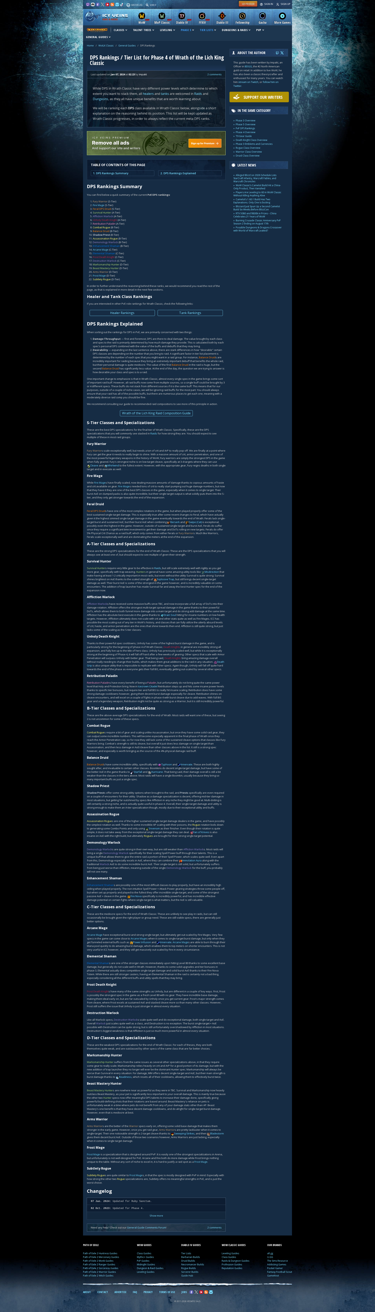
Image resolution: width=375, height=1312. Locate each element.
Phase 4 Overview (245, 132)
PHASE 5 (186, 30)
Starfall (138, 772)
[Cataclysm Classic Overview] (97, 30)
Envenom (154, 828)
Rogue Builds (188, 1268)
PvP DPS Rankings (245, 128)
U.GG (270, 1257)
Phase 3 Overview (245, 120)
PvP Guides (143, 1260)
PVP (258, 30)
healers (148, 94)
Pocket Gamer (275, 1268)
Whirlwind (113, 465)
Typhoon (166, 764)
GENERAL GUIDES (97, 37)
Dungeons (100, 99)
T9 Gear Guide (244, 136)
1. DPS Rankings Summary (111, 173)
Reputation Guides (232, 1268)
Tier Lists (186, 1253)
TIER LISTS (206, 30)
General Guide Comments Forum (146, 1227)
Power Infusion (142, 942)
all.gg (270, 1253)
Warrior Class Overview (249, 151)
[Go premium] (248, 6)
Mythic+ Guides (145, 1257)
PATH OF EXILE (91, 1245)
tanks (165, 94)
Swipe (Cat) (195, 522)
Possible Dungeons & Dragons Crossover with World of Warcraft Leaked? (257, 229)
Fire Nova (136, 896)
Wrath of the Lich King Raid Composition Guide (156, 413)
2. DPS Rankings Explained (178, 173)
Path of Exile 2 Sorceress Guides (100, 1268)
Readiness (125, 1077)
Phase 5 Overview (245, 124)
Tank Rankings (190, 313)
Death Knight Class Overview (251, 140)
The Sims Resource (277, 1260)
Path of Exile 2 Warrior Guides (99, 1272)
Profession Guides (232, 1264)
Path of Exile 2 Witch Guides (98, 1275)
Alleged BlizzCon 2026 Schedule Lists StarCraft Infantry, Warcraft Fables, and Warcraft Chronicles (254, 178)
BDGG (248, 66)
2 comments (214, 74)
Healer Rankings (122, 313)
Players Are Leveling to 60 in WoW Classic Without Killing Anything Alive (257, 194)
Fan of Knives (201, 832)
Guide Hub (187, 1275)
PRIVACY (148, 1292)
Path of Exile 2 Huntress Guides (100, 1253)
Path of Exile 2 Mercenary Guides (101, 1257)
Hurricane (157, 772)
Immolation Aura (192, 860)
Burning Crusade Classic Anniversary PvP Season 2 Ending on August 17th (257, 222)
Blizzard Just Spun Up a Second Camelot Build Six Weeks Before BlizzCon (256, 208)
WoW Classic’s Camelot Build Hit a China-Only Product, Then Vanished (257, 187)
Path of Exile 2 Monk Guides (98, 1260)
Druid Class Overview (247, 155)
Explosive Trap (165, 579)
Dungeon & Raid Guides (150, 1268)
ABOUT (87, 1292)
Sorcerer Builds (189, 1272)
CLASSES (119, 30)
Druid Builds (188, 1260)
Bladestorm (217, 1133)
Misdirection (211, 572)
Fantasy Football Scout (279, 1272)
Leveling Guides (145, 1272)
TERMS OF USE (167, 1292)
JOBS (184, 1292)
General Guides (127, 45)
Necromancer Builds (192, 1264)
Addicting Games (276, 1264)
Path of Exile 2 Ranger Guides (99, 1264)
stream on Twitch (248, 82)
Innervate (186, 764)
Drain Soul (170, 615)
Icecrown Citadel (147, 686)
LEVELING (166, 30)
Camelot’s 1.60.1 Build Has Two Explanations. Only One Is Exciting (251, 201)
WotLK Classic (106, 45)
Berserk (175, 522)
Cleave (94, 465)
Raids (198, 94)
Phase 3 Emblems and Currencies (254, 144)
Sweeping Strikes (184, 1133)
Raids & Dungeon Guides (235, 1260)
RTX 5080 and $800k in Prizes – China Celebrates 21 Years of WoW (254, 215)
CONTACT (102, 1292)
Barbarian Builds (190, 1257)
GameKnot (273, 1275)
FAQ (135, 1292)
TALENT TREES (142, 30)
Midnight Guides (146, 1264)
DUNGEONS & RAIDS (235, 30)
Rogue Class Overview (248, 147)
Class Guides (144, 1253)
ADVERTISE (120, 1292)
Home (90, 45)
